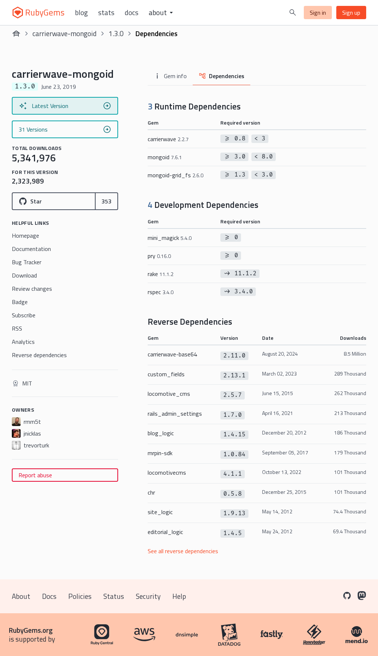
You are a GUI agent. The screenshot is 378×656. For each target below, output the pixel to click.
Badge (20, 301)
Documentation (31, 248)
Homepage (25, 235)
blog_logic (161, 433)
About (21, 596)
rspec (160, 291)
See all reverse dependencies (183, 551)
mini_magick (170, 237)
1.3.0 (116, 33)
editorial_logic (165, 531)
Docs (131, 12)
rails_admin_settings (175, 413)
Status (113, 596)
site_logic (160, 511)
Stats (106, 12)
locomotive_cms (169, 393)
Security (148, 596)
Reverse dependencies (39, 354)
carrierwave (168, 139)
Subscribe (23, 315)
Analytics (23, 341)
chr (151, 492)
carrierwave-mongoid (64, 33)
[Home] (16, 33)
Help (179, 596)
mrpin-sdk (160, 453)
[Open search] (292, 12)
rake (160, 273)
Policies (80, 596)
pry (159, 255)
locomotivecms (167, 472)
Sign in (318, 12)
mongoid (165, 157)
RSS (17, 328)
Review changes (32, 288)
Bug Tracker (26, 262)
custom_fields (166, 374)
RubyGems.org (31, 630)
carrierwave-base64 (172, 354)
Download (24, 275)
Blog (81, 12)
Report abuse (35, 475)
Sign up (351, 12)
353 (106, 201)
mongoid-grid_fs (175, 175)
